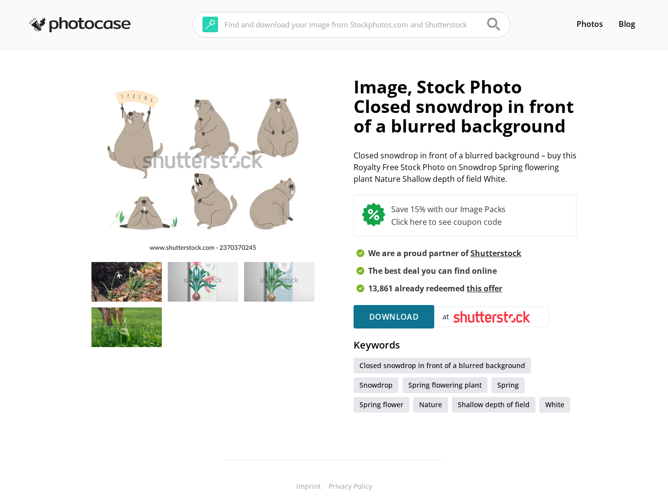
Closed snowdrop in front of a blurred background (442, 365)
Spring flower (381, 404)
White (554, 404)
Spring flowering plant (445, 385)
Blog (627, 24)
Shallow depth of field (494, 404)
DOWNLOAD (394, 316)
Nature (430, 404)
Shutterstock (495, 253)
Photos (590, 24)
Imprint (308, 486)
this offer (484, 288)
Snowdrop (376, 385)
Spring (508, 385)
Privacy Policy (350, 486)
